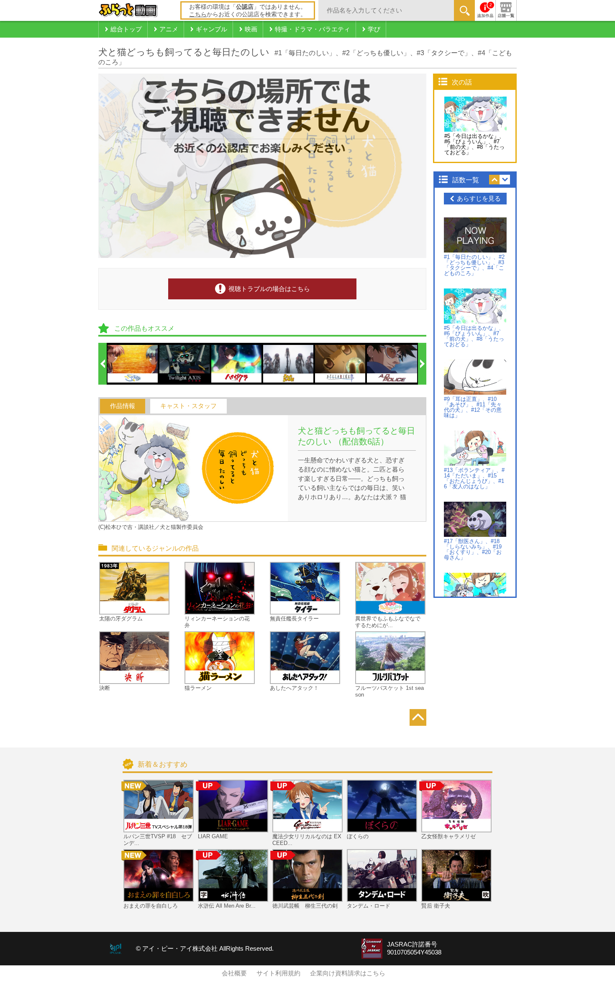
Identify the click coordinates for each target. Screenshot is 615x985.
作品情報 (122, 406)
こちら (198, 14)
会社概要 (234, 973)
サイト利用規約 (278, 973)
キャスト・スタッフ (188, 406)
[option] (133, 364)
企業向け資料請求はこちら (347, 973)
